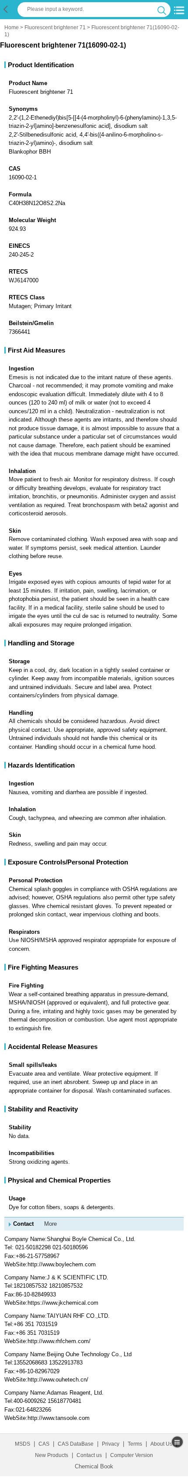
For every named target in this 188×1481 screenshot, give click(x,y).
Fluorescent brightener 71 (55, 27)
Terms (135, 1444)
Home (11, 27)
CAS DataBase (76, 1444)
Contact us (89, 1455)
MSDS (22, 1444)
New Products (51, 1455)
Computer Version (131, 1455)
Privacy (110, 1444)
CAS (43, 1444)
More (50, 1223)
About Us (161, 1444)
